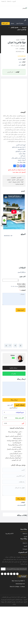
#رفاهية (9, 179)
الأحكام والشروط (9, 533)
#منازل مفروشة (16, 182)
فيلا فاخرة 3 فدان (21, 29)
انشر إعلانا (5, 23)
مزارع (18, 39)
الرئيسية (24, 27)
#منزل (10, 182)
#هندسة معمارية (19, 184)
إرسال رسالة (14, 400)
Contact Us (3, 1)
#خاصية (13, 179)
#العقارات (13, 177)
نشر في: (22, 45)
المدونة (14, 1)
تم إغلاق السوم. (13, 407)
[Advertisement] (14, 94)
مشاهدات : (22, 48)
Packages (25, 549)
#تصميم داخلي (19, 179)
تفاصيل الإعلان (14, 27)
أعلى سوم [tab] (10, 405)
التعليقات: (23, 290)
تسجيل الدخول (20, 23)
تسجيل (12, 23)
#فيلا (22, 182)
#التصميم (19, 177)
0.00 (5, 417)
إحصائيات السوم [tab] (20, 405)
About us (9, 1)
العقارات (22, 39)
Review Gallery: (21, 284)
